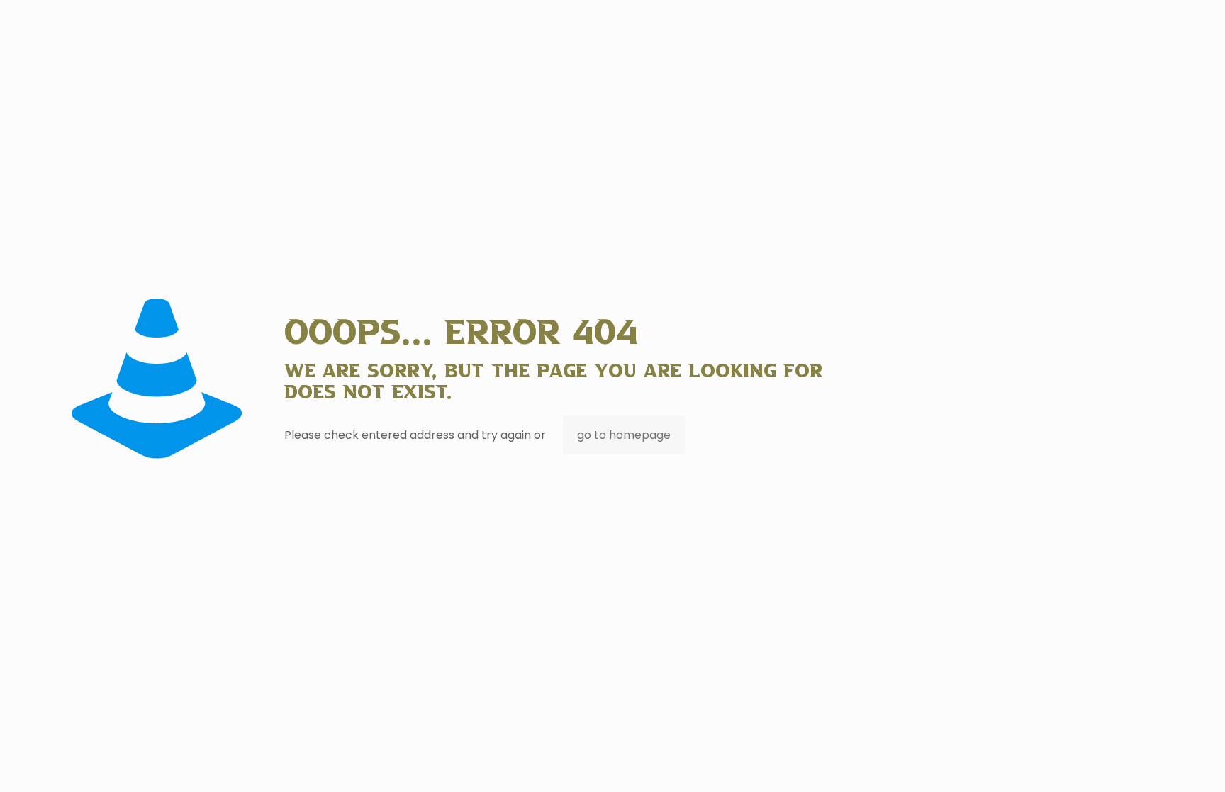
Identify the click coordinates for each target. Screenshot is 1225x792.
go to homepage (624, 435)
